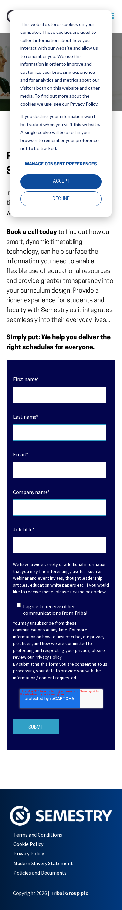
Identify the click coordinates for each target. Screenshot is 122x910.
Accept (61, 181)
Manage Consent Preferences (61, 164)
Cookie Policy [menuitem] (28, 844)
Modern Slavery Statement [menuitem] (43, 863)
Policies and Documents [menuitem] (40, 872)
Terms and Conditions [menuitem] (37, 834)
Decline (61, 198)
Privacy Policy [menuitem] (28, 853)
